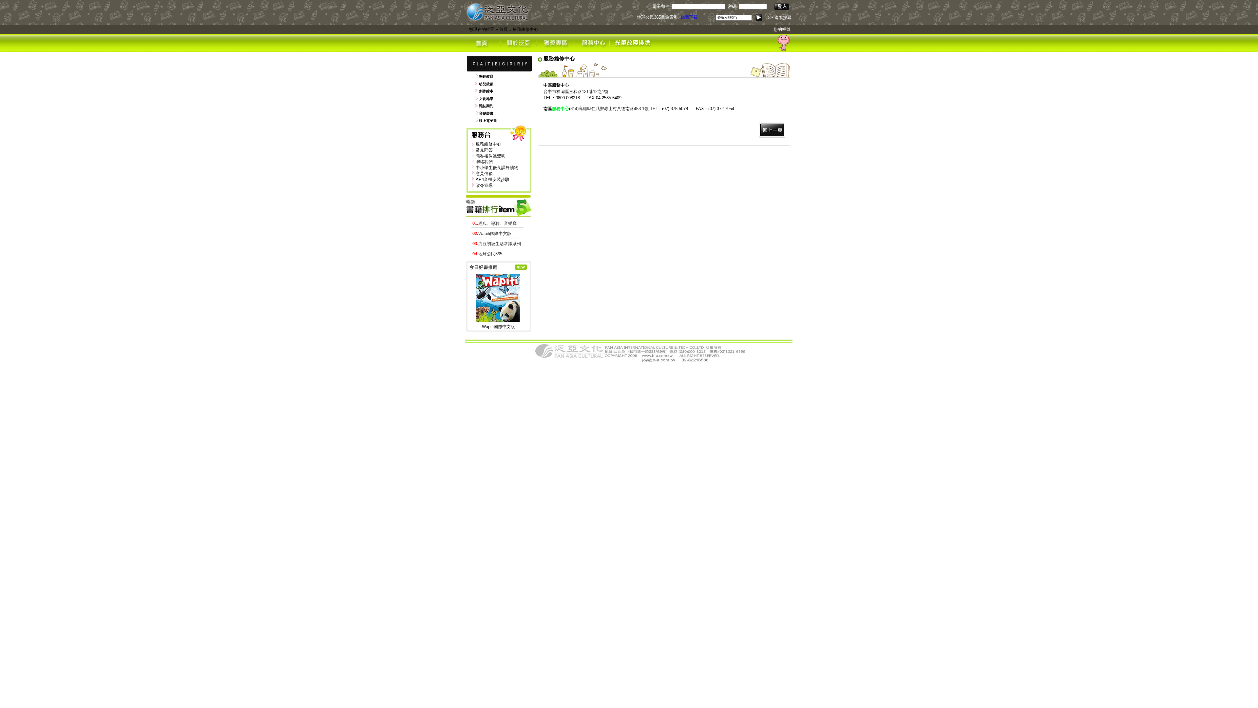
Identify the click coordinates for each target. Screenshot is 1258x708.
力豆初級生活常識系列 (496, 243)
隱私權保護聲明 (490, 155)
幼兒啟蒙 (486, 84)
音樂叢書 (486, 113)
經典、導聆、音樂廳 (494, 223)
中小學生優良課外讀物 (497, 167)
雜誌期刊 (486, 106)
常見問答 (484, 150)
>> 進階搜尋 (779, 17)
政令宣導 (484, 185)
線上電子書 (488, 121)
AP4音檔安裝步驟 (492, 179)
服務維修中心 (525, 29)
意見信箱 (484, 173)
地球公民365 (487, 253)
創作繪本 (486, 91)
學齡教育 (486, 76)
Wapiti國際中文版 (491, 233)
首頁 (503, 29)
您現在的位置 (481, 29)
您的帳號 (782, 29)
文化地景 (486, 99)
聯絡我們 (484, 161)
